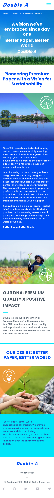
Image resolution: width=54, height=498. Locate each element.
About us (17, 13)
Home (6, 13)
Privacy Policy (27, 472)
